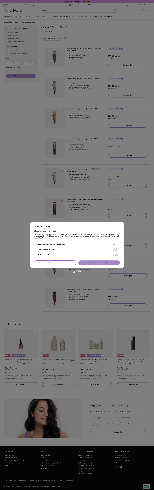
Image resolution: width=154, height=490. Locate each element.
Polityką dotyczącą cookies (81, 234)
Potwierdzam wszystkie (99, 263)
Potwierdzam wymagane (55, 263)
